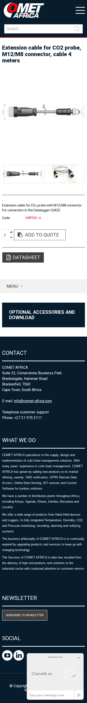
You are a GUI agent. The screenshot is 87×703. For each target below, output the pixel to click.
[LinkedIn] (18, 659)
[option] (43, 112)
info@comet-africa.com (33, 401)
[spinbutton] (7, 235)
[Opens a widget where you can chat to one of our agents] (55, 676)
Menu (12, 286)
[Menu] (80, 10)
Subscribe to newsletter (25, 615)
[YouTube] (7, 659)
